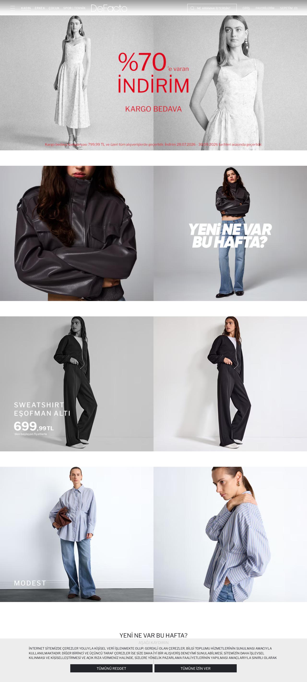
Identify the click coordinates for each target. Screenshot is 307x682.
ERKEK (40, 8)
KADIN (26, 8)
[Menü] (12, 8)
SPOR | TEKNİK (74, 8)
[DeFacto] (109, 8)
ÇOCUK (54, 8)
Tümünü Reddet (111, 668)
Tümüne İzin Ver (196, 668)
